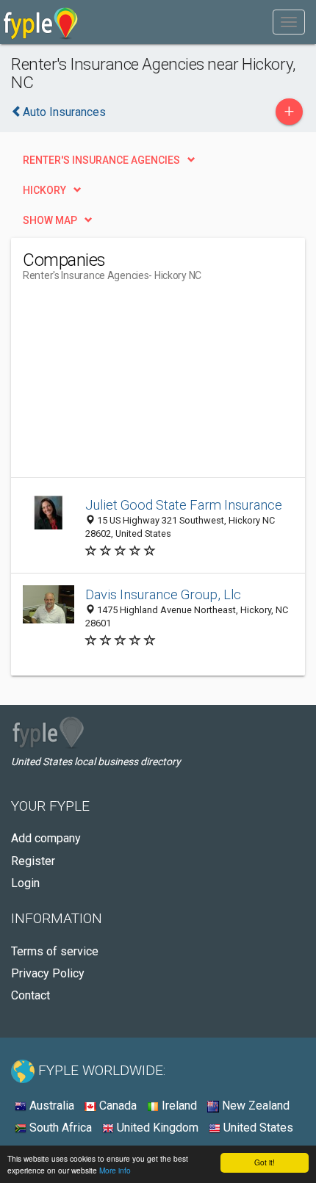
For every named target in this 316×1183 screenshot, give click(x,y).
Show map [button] (50, 220)
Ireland (178, 1106)
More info (115, 1170)
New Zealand (254, 1106)
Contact (30, 995)
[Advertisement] (133, 385)
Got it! (264, 1162)
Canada (116, 1106)
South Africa (59, 1128)
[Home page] (41, 22)
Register (33, 861)
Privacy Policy (48, 973)
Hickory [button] (44, 190)
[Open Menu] (289, 22)
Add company (46, 838)
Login (25, 883)
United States (256, 1128)
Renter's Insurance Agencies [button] (101, 160)
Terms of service (54, 951)
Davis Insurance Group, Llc (163, 594)
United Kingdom (156, 1128)
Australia (50, 1106)
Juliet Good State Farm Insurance (183, 505)
